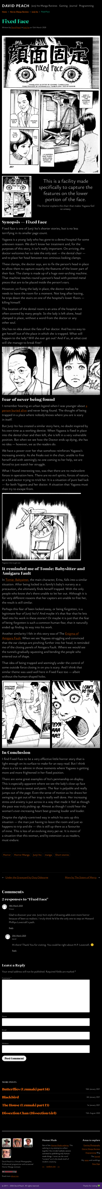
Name (4, 1016)
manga (48, 854)
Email (4, 1030)
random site (50, 1166)
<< (43, 1166)
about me (14, 1176)
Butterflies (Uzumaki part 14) (26, 1089)
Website (5, 1043)
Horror (7, 854)
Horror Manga (22, 854)
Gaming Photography (91, 1145)
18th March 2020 (16, 905)
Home (4, 11)
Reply (11, 928)
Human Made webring (60, 1145)
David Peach (15, 5)
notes (87, 1160)
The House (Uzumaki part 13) (25, 1105)
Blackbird (10, 1097)
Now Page (96, 1163)
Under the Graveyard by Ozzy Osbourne (26, 877)
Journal (97, 1156)
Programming (91, 1152)
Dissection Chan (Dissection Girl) (29, 1113)
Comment (6, 978)
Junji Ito (35, 11)
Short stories (62, 854)
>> (59, 1166)
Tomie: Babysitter (16, 579)
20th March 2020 (19, 935)
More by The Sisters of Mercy (81, 877)
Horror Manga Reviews (19, 11)
